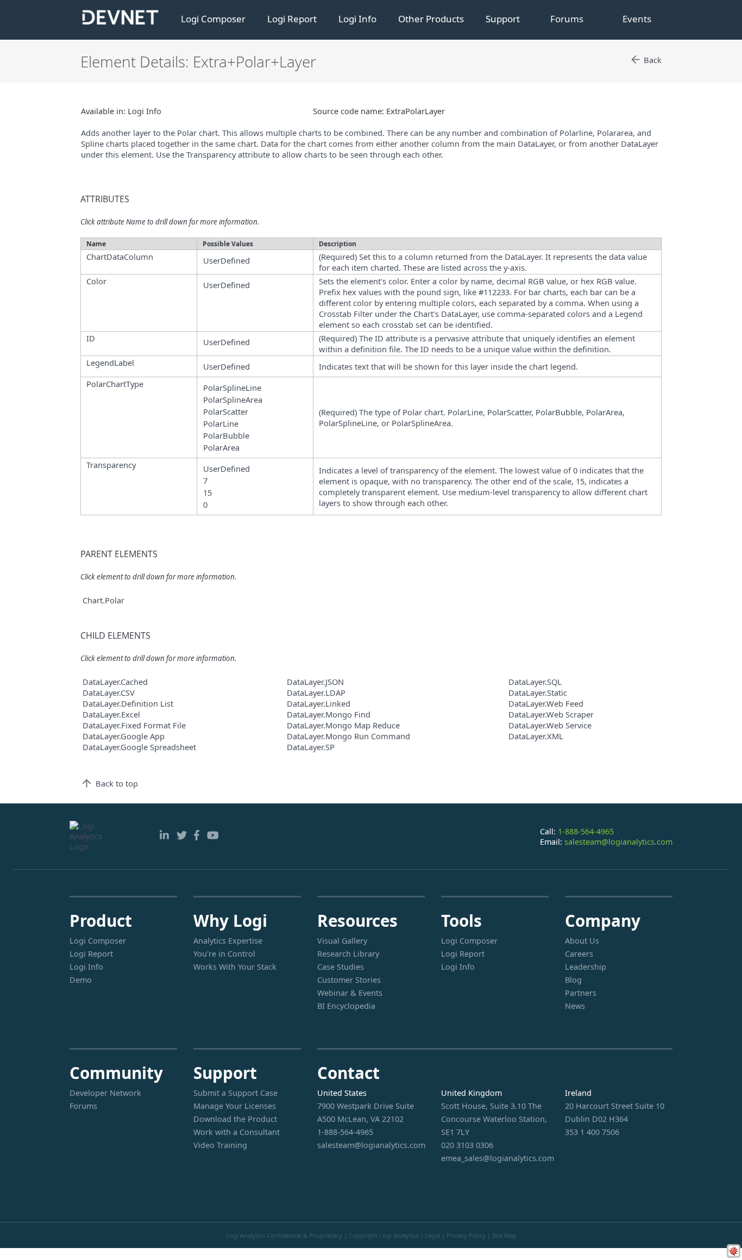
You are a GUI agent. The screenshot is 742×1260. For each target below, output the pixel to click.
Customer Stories (349, 980)
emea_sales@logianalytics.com (495, 1158)
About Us (582, 940)
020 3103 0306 (467, 1145)
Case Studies (340, 967)
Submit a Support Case (235, 1093)
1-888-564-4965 (586, 831)
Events (636, 19)
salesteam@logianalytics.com (618, 842)
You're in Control (224, 954)
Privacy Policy (466, 1235)
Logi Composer (213, 19)
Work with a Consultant (236, 1132)
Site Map (504, 1235)
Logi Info (357, 19)
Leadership (585, 967)
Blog (573, 980)
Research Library (348, 954)
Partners (580, 993)
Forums (566, 19)
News (575, 1006)
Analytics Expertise (227, 940)
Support (503, 19)
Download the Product (235, 1119)
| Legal (430, 1235)
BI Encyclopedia (346, 1006)
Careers (579, 954)
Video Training (220, 1145)
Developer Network (105, 1093)
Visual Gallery (342, 940)
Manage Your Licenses (234, 1106)
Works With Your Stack (234, 967)
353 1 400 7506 (592, 1132)
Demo (81, 980)
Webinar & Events (349, 993)
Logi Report (292, 19)
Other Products (431, 19)
